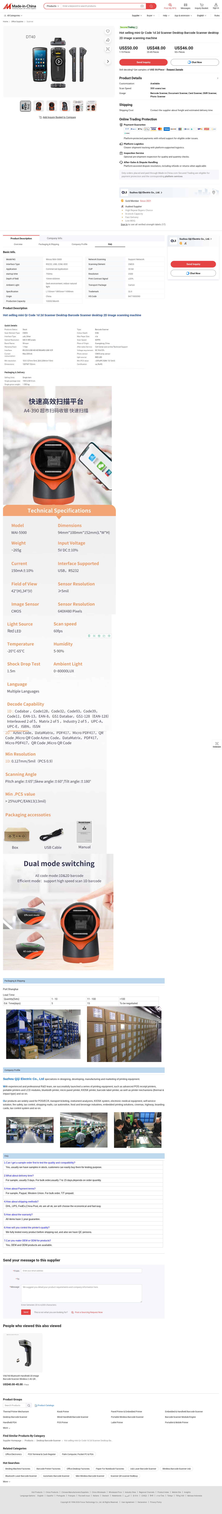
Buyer (149, 15)
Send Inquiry (143, 62)
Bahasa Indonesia (194, 1495)
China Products (52, 1492)
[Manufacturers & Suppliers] (19, 6)
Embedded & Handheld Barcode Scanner (184, 1411)
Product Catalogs (45, 1405)
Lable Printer (117, 1422)
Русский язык (84, 1495)
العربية (127, 1495)
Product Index (163, 1492)
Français (71, 1495)
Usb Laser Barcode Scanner (143, 1468)
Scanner (30, 21)
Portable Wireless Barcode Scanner (127, 1416)
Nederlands (116, 1495)
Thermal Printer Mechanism (16, 1411)
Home (5, 21)
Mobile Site (176, 1492)
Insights (187, 1492)
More (5, 1481)
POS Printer (62, 1422)
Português (60, 1495)
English (40, 1495)
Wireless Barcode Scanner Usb (176, 1468)
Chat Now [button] (196, 62)
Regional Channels (146, 1492)
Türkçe (170, 1495)
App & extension (182, 15)
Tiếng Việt (180, 1495)
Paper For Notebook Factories (110, 1468)
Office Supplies (17, 21)
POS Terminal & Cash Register (42, 1454)
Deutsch (105, 1495)
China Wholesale (99, 1492)
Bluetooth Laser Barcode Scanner (21, 1475)
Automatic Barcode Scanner (56, 1475)
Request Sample (175, 69)
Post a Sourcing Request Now (87, 1312)
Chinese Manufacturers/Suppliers (75, 1492)
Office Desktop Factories (78, 1468)
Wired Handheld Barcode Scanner (72, 1416)
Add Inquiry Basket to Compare (59, 117)
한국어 (135, 1495)
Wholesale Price (115, 1492)
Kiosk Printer (63, 1411)
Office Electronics (13, 1454)
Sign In (124, 224)
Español (50, 1495)
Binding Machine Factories (17, 1468)
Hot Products (37, 1492)
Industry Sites (130, 1492)
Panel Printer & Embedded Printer (126, 1411)
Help (165, 15)
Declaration (142, 1502)
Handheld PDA (10, 1422)
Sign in (216, 7)
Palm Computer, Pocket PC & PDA (77, 1454)
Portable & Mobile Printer (176, 1422)
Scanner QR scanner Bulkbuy (124, 1475)
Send (26, 1312)
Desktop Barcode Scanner (15, 1416)
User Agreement (127, 1502)
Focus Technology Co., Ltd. (91, 1502)
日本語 (144, 1495)
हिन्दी (151, 1495)
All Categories (13, 15)
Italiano (96, 1495)
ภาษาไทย (160, 1495)
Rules (217, 15)
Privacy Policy (156, 1502)
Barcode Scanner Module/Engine (180, 1416)
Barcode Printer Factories (48, 1468)
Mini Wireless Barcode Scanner (90, 1475)
